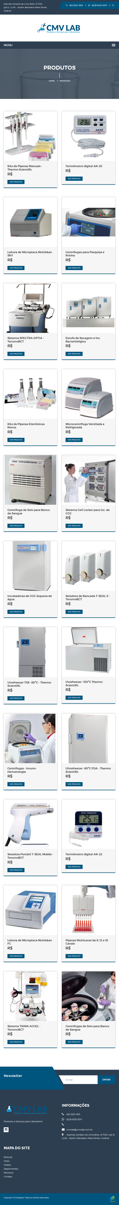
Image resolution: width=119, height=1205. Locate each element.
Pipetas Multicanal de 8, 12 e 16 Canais (87, 942)
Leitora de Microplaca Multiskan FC (29, 942)
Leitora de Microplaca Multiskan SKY (29, 254)
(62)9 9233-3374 (99, 5)
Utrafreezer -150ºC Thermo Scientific (84, 683)
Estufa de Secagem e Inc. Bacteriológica (83, 339)
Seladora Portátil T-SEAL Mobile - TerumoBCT (30, 856)
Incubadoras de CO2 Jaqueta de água (29, 597)
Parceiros (8, 1172)
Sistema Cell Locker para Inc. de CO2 (88, 511)
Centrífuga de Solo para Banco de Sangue (28, 511)
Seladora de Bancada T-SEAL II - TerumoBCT (88, 597)
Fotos (6, 1161)
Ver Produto (16, 182)
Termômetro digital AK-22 (84, 854)
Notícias (8, 1157)
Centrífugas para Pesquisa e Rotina (85, 254)
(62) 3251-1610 (76, 5)
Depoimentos (11, 1168)
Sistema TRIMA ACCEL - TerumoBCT (23, 1028)
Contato (8, 1176)
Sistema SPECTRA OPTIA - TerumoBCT (25, 339)
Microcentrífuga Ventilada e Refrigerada (85, 425)
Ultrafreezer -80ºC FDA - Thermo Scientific (88, 770)
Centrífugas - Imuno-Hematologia (22, 770)
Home (52, 81)
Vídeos (7, 1165)
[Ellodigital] (112, 1199)
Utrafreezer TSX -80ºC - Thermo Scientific (29, 684)
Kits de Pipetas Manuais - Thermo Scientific (24, 167)
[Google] (6, 1129)
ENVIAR (106, 1079)
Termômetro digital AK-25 (84, 166)
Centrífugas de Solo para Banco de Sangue (87, 1028)
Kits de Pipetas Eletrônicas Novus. (26, 425)
